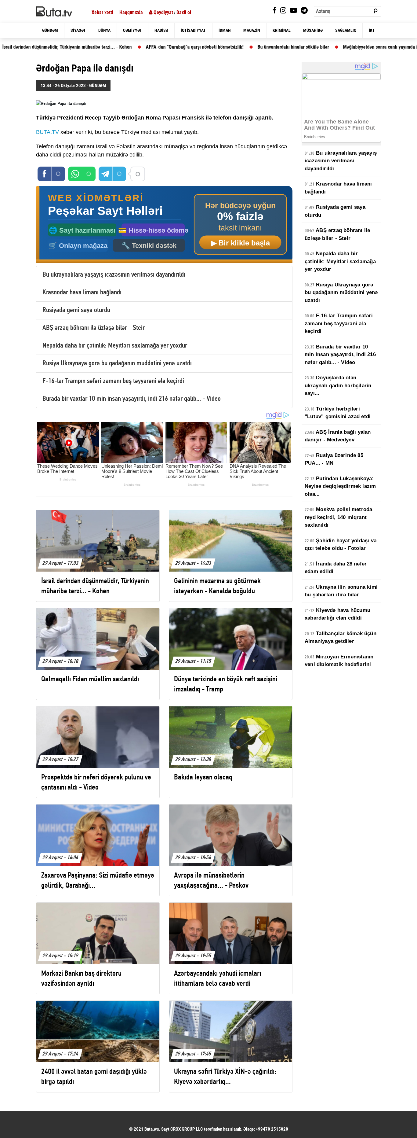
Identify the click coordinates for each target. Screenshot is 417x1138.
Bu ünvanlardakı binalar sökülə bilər (244, 47)
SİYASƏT (78, 30)
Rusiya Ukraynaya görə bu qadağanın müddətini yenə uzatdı (117, 363)
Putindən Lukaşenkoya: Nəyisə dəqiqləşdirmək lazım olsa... (340, 486)
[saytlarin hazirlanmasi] (164, 224)
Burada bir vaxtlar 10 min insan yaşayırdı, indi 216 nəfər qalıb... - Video (131, 399)
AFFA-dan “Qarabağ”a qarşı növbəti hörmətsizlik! (146, 47)
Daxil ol (183, 12)
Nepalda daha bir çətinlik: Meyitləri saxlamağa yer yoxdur (114, 345)
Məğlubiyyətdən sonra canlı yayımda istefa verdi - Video (349, 47)
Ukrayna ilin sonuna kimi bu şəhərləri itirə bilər (341, 591)
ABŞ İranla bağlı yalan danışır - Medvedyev (338, 436)
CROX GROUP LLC (186, 1129)
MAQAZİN (251, 30)
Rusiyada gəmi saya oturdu (76, 310)
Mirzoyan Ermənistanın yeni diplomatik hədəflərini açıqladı (339, 664)
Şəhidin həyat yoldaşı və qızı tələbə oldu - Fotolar (340, 544)
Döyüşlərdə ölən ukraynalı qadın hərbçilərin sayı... (338, 385)
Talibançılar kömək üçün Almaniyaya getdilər (340, 637)
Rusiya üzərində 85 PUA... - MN (334, 459)
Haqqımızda (131, 12)
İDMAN (225, 30)
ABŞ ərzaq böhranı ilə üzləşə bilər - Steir (93, 328)
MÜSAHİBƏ (313, 30)
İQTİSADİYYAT (193, 30)
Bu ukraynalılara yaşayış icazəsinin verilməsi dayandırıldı (113, 274)
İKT (372, 30)
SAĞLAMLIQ (345, 30)
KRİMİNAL (282, 30)
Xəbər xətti (102, 12)
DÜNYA (104, 30)
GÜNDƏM (50, 30)
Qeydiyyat (162, 12)
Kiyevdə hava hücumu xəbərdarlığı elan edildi (337, 614)
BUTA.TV (47, 132)
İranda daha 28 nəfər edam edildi (336, 568)
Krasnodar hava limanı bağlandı (81, 292)
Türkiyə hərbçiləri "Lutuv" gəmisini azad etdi (338, 413)
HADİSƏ (161, 30)
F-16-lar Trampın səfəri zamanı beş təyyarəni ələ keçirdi (113, 381)
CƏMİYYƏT (132, 30)
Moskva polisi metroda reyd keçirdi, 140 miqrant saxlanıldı (338, 517)
